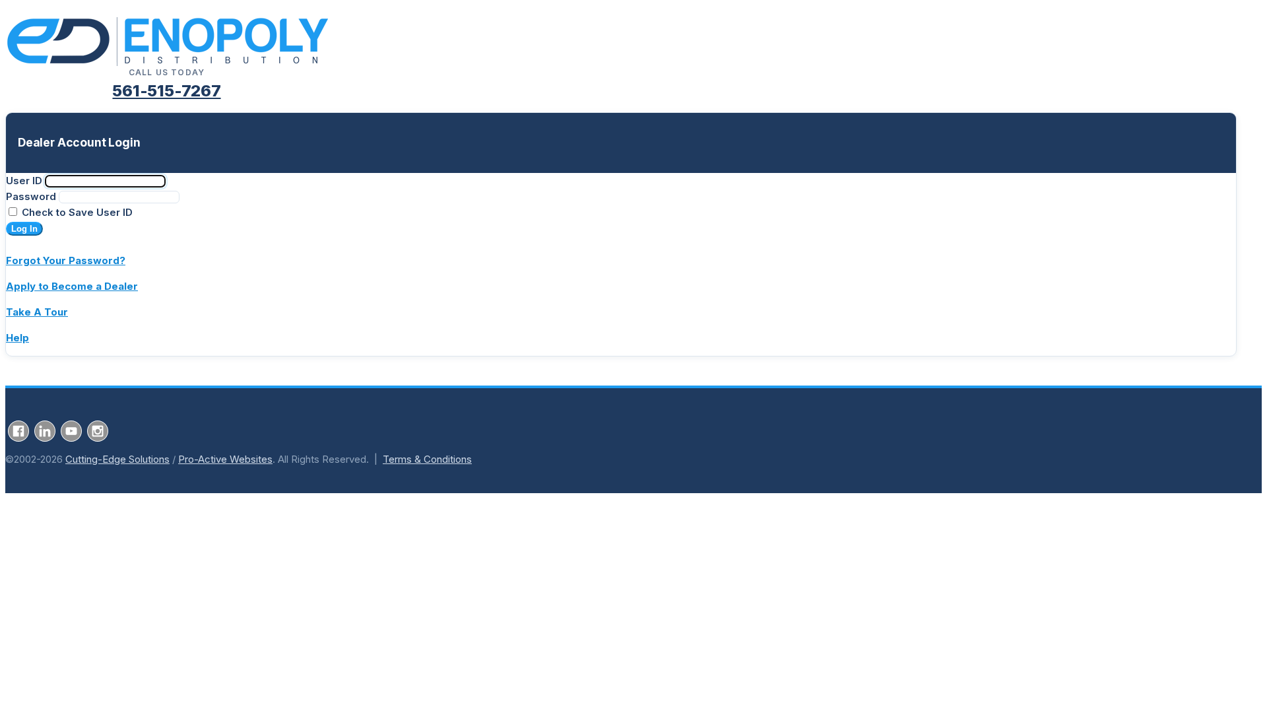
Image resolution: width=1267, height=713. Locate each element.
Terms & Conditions (427, 459)
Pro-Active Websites (225, 459)
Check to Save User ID (76, 212)
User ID (24, 180)
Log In (24, 229)
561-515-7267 (166, 90)
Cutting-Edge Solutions (117, 459)
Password (31, 196)
